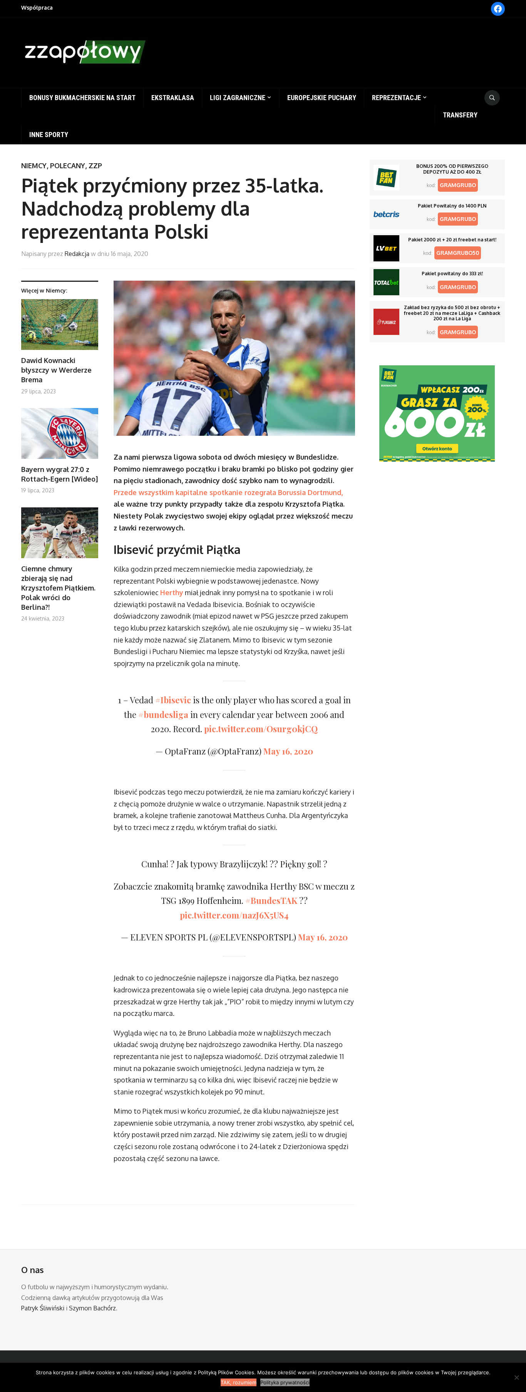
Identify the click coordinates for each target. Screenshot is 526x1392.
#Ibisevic (173, 700)
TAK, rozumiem (238, 1382)
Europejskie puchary (321, 98)
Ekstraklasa (172, 98)
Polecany (67, 165)
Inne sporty (48, 134)
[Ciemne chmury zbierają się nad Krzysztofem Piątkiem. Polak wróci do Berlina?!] (59, 535)
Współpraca (37, 7)
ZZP (95, 165)
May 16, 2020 (288, 751)
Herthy (171, 592)
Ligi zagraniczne (237, 98)
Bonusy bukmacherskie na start (82, 98)
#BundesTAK (271, 900)
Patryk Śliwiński (42, 1308)
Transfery (460, 115)
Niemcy (34, 165)
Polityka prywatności (285, 1382)
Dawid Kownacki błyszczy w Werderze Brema (56, 370)
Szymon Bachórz (92, 1308)
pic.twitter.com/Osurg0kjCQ (261, 728)
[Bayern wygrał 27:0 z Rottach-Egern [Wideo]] (59, 436)
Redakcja (77, 254)
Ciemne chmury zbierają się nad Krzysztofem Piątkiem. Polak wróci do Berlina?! (58, 588)
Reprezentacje (396, 98)
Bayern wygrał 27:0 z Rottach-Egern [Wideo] (59, 474)
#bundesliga (163, 714)
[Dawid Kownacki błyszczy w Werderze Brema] (59, 327)
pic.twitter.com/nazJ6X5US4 (234, 915)
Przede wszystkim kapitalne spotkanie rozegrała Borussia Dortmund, (228, 492)
